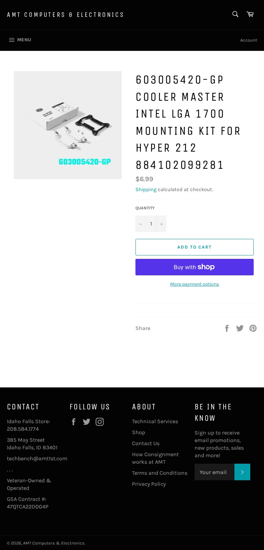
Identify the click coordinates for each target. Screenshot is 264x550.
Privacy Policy (149, 484)
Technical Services (155, 421)
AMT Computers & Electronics (65, 15)
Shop (138, 432)
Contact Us (146, 443)
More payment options (194, 284)
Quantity (145, 208)
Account (248, 40)
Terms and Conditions (159, 473)
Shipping (145, 189)
